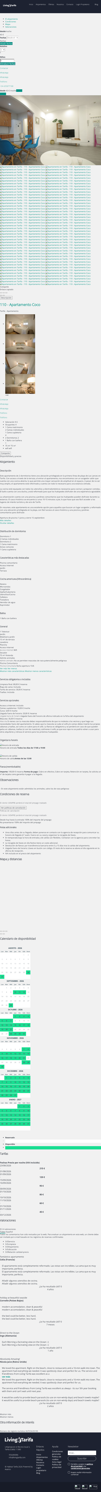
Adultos (3, 46)
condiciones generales (80, 1468)
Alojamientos (41, 4)
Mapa (7, 24)
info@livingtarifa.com (17, 1457)
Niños (2, 57)
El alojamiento (11, 19)
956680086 (13, 1455)
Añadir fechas (6, 43)
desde (2, 31)
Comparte (5, 453)
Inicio (31, 4)
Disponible (10, 1144)
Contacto (69, 4)
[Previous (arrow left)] (1, 295)
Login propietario (82, 4)
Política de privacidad (56, 1465)
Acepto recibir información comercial (81, 1473)
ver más (6, 1376)
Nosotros (60, 4)
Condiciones (10, 21)
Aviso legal (56, 1462)
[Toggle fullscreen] (4, 292)
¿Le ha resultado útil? (50, 1286)
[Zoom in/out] (6, 292)
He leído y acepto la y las (82, 1466)
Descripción (6, 297)
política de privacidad (82, 1465)
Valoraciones (10, 27)
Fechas (3, 37)
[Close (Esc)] (1, 292)
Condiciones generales (57, 1452)
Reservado (10, 1137)
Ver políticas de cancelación (13, 807)
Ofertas (51, 4)
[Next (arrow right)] (4, 295)
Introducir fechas (7, 63)
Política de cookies (56, 1458)
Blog (96, 4)
